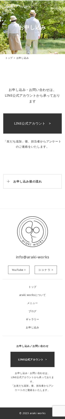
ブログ (32, 311)
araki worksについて (32, 295)
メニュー (32, 303)
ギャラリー (32, 319)
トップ (32, 286)
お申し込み (32, 327)
